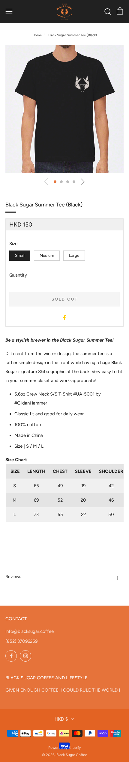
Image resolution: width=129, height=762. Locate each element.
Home (37, 35)
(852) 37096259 (21, 641)
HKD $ (61, 719)
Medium (47, 255)
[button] (55, 181)
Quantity (18, 275)
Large (74, 255)
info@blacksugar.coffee (29, 631)
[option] (64, 109)
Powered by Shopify (64, 748)
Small (20, 255)
